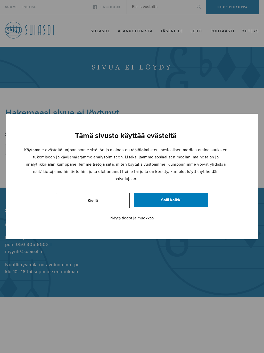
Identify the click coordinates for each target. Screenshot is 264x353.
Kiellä (93, 200)
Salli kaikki (171, 200)
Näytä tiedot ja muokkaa (132, 218)
